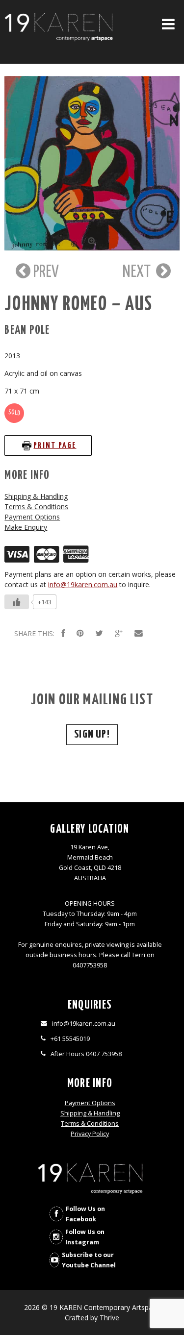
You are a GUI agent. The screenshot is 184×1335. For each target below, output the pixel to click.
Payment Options (32, 516)
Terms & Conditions (36, 506)
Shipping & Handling (36, 496)
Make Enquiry (25, 527)
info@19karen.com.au (82, 584)
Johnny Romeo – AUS (78, 304)
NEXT (138, 272)
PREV (44, 272)
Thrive (109, 1317)
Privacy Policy (90, 1134)
